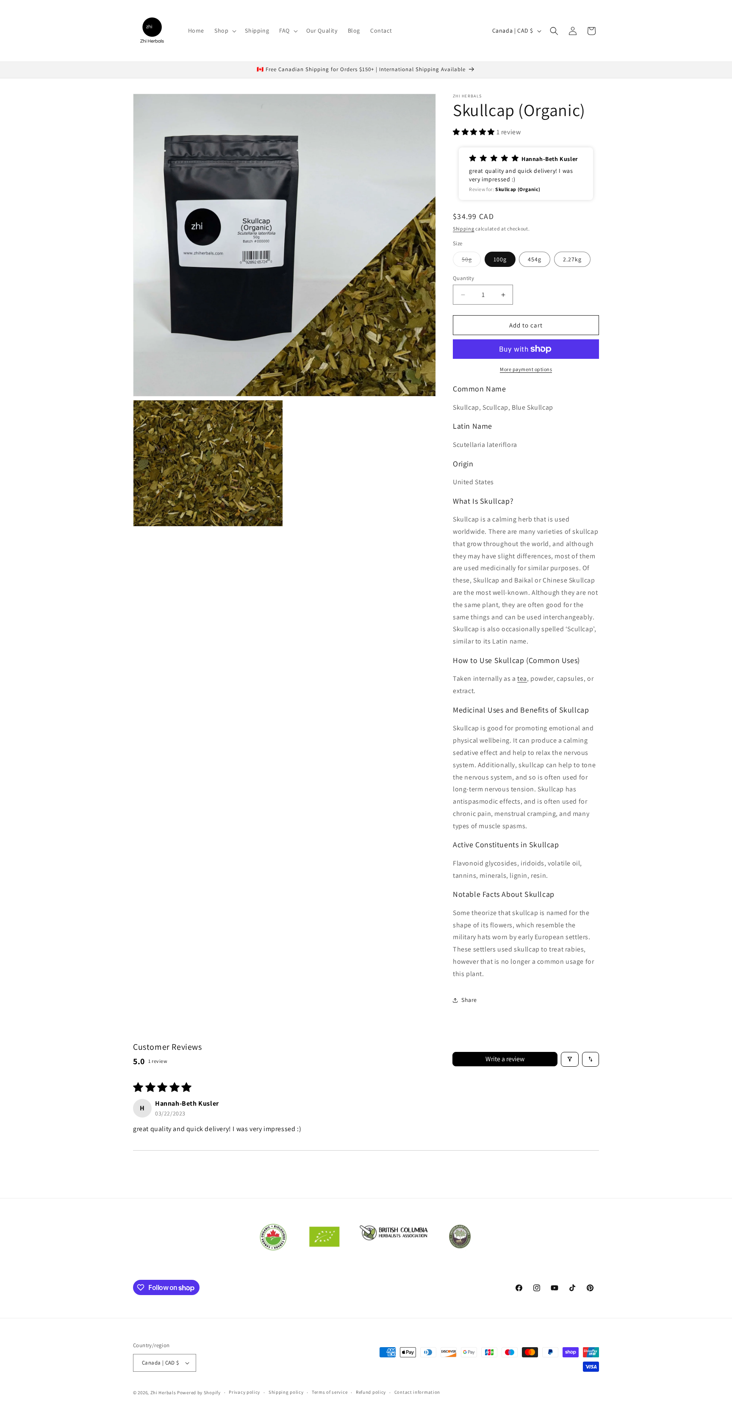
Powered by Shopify (199, 1392)
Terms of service (329, 1392)
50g (471, 261)
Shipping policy (286, 1392)
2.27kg (572, 259)
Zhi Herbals (163, 1392)
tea (522, 678)
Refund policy (371, 1392)
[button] (224, 30)
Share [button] (469, 1000)
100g (500, 259)
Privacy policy (244, 1392)
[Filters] (570, 1059)
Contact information (417, 1392)
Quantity (463, 278)
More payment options (526, 369)
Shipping (463, 228)
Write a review (504, 1058)
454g (534, 259)
